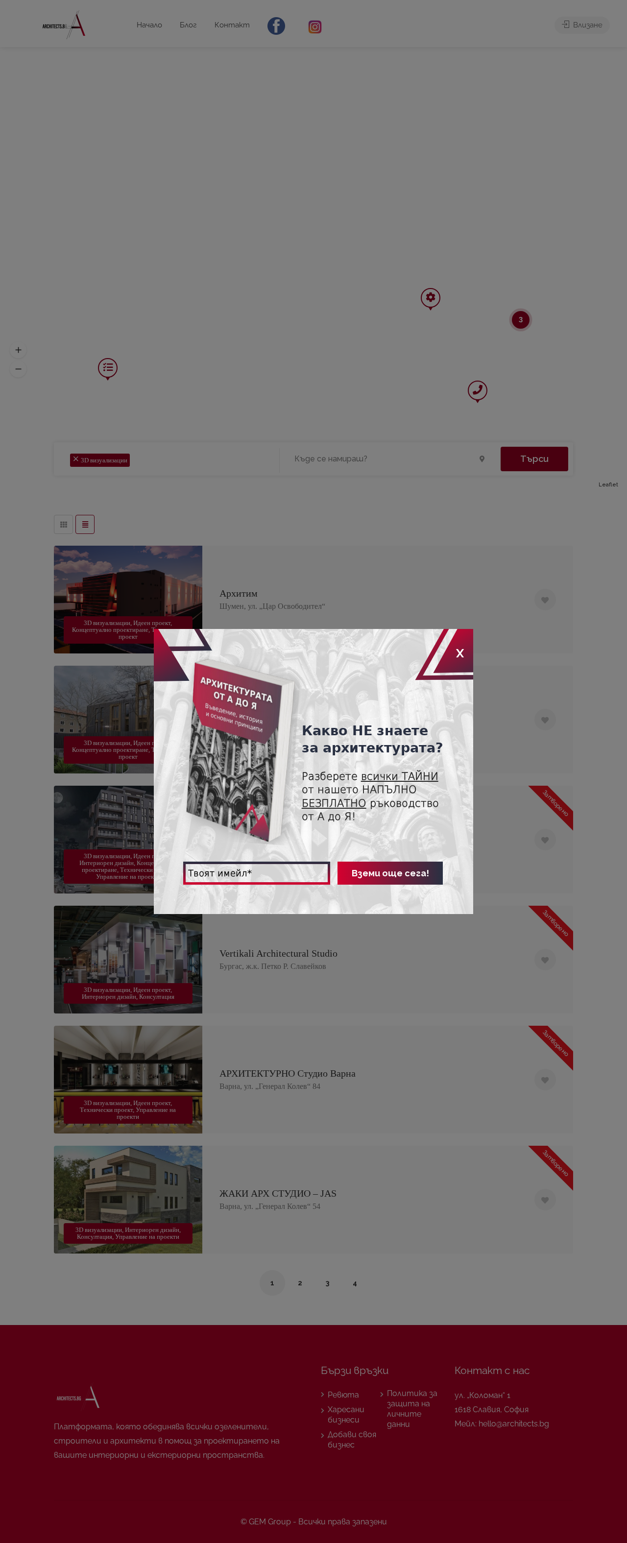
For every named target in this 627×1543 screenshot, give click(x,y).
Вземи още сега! (390, 873)
